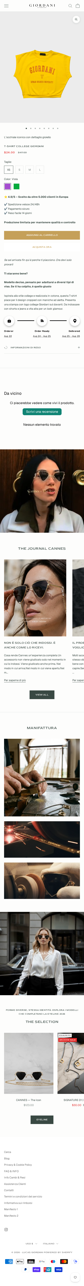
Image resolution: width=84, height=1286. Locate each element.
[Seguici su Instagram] (6, 1230)
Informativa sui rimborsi (18, 1203)
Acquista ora (42, 247)
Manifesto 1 (11, 1209)
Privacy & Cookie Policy (18, 1164)
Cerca (7, 1152)
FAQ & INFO (11, 1171)
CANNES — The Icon (28, 1100)
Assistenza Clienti (15, 1184)
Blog (7, 1158)
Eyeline (42, 1119)
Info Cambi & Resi (14, 1177)
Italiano (48, 1243)
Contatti (9, 1190)
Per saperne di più (15, 680)
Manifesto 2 (11, 1215)
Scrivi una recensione (42, 412)
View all (42, 694)
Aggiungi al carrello (42, 235)
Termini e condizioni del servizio (23, 1196)
